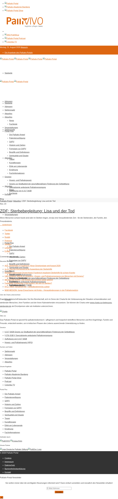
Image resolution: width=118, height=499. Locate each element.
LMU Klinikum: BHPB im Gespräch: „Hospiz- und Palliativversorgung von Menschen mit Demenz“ (44, 276)
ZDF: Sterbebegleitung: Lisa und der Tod (37, 211)
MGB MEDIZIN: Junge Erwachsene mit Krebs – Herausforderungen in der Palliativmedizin (41, 290)
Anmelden (59, 492)
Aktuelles (8, 158)
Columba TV (10, 385)
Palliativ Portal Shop (13, 378)
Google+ (8, 244)
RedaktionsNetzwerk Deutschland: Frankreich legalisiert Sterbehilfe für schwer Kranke (40, 273)
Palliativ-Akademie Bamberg (16, 374)
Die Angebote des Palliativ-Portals (19, 53)
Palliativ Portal (10, 371)
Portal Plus (9, 131)
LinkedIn (8, 248)
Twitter (7, 234)
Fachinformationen (17, 173)
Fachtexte (13, 193)
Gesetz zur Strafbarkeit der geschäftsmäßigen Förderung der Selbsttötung (39, 184)
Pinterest (8, 241)
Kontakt (8, 194)
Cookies (8, 458)
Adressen (8, 107)
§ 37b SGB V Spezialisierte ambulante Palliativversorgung (28, 335)
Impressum (9, 462)
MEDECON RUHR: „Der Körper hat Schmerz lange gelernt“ (29, 280)
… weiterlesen (6, 225)
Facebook (9, 230)
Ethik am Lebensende (18, 166)
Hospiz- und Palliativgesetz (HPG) (19, 342)
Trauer (12, 159)
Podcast (8, 381)
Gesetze (8, 177)
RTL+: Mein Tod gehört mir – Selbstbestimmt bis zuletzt (27, 287)
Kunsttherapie (15, 163)
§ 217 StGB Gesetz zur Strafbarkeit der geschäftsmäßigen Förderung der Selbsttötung (40, 332)
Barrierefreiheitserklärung (15, 469)
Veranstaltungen (11, 215)
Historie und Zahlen (17, 145)
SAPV (11, 253)
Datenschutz (10, 465)
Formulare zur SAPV (17, 260)
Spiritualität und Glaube (18, 156)
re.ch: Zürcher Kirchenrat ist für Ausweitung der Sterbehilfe (28, 269)
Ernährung (13, 170)
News (11, 121)
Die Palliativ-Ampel (17, 246)
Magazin (24, 47)
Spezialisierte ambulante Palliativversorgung (27, 187)
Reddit (7, 237)
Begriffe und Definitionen (19, 152)
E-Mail (7, 251)
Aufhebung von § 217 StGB (20, 191)
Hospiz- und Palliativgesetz (20, 180)
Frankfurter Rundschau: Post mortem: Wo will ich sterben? (28, 283)
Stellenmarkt (10, 130)
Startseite (8, 73)
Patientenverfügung (17, 250)
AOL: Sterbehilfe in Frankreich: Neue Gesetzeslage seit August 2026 (32, 266)
